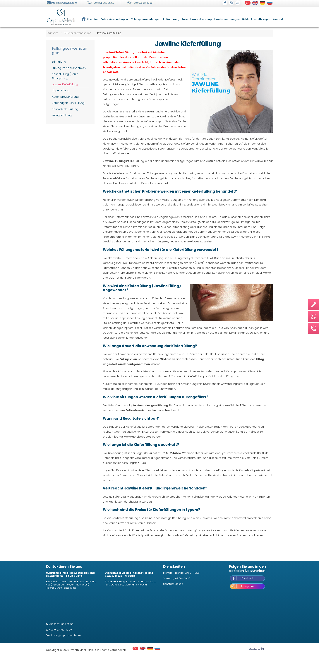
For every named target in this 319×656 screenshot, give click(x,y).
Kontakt (278, 19)
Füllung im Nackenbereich (69, 68)
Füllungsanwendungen (145, 19)
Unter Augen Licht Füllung (68, 103)
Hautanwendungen (227, 19)
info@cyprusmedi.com (64, 2)
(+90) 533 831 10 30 (141, 2)
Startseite (52, 33)
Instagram (247, 586)
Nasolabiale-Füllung (65, 109)
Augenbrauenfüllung (65, 97)
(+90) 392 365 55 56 (102, 2)
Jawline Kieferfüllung (188, 43)
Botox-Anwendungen (114, 19)
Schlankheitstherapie (256, 19)
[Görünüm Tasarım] (256, 649)
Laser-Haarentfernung (197, 19)
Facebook (247, 578)
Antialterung (171, 19)
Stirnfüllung (59, 62)
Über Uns (92, 19)
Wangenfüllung (62, 115)
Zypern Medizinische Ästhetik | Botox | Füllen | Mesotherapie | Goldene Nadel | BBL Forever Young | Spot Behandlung (61, 16)
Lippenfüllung (60, 90)
